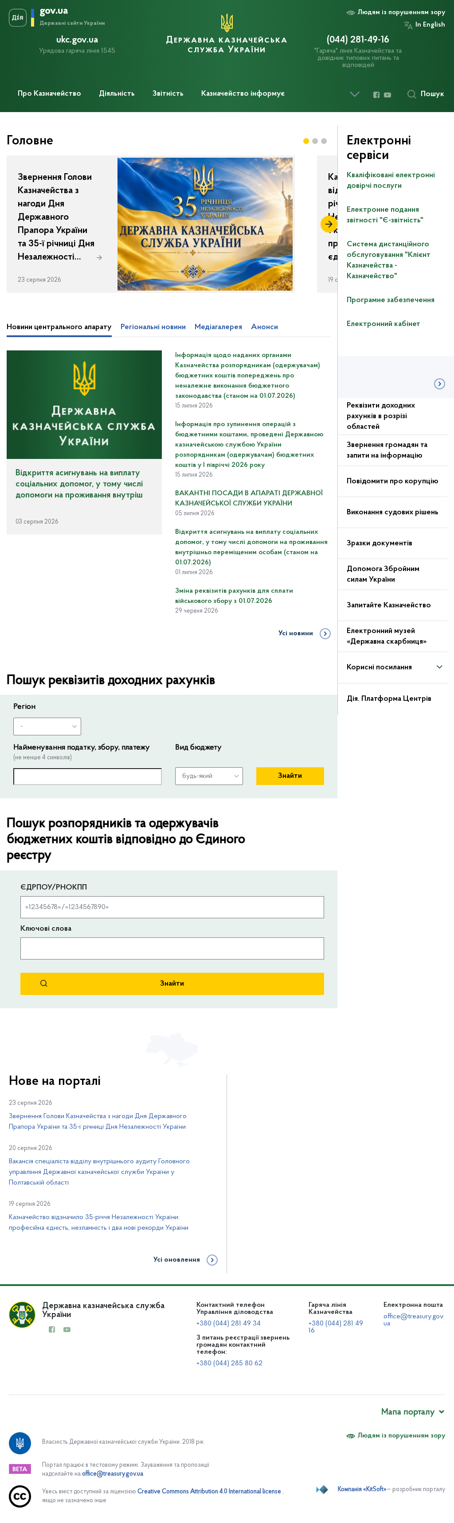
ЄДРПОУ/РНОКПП (53, 888)
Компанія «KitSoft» (362, 1489)
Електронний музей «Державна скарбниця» (387, 636)
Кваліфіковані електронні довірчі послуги (391, 180)
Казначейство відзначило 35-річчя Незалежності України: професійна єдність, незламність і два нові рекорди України (98, 1223)
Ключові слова (45, 929)
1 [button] (306, 141)
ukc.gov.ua (77, 40)
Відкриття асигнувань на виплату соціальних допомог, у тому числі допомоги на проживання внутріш (79, 484)
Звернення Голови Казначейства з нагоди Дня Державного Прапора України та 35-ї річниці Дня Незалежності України (98, 1122)
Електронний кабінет (383, 324)
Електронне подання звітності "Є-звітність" (385, 215)
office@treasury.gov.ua (112, 1474)
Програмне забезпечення (390, 300)
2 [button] (315, 141)
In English (430, 24)
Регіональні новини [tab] (153, 327)
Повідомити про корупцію (392, 482)
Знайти (290, 776)
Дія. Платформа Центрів (389, 699)
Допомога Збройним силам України (383, 574)
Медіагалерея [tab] (218, 327)
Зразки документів (379, 544)
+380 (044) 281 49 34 (228, 1323)
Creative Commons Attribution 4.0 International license (209, 1491)
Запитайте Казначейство (389, 606)
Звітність (168, 94)
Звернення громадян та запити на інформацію (387, 450)
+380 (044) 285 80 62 (229, 1363)
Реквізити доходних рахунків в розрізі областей (381, 416)
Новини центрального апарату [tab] (59, 327)
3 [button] (324, 141)
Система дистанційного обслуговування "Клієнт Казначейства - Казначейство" (389, 260)
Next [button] (329, 224)
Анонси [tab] (264, 327)
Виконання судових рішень (392, 513)
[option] (151, 224)
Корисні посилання (379, 668)
